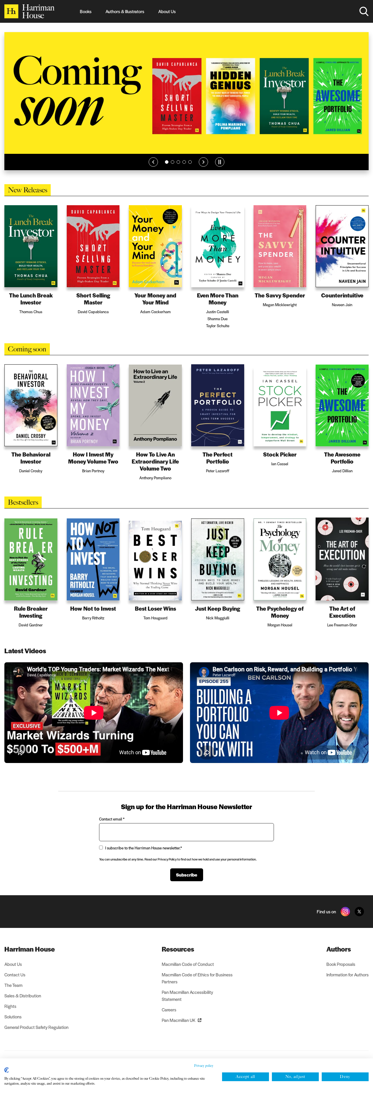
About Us (167, 11)
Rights (10, 1006)
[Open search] (364, 11)
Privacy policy (203, 1066)
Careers (169, 1009)
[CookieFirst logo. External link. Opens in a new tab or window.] (6, 1070)
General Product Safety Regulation (36, 1027)
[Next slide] (203, 162)
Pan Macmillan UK (179, 1020)
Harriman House (29, 949)
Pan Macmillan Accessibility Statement (187, 995)
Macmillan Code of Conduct (188, 964)
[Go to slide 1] (166, 162)
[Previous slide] (153, 162)
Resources (178, 949)
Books (86, 11)
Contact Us (14, 974)
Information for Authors (347, 974)
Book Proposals (340, 964)
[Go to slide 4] (184, 162)
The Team (13, 985)
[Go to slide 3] (178, 162)
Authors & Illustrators (124, 11)
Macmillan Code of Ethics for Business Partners (197, 978)
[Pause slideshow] (219, 162)
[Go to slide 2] (172, 162)
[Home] (29, 11)
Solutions (13, 1016)
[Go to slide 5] (190, 162)
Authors (338, 949)
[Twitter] (359, 911)
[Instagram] (345, 911)
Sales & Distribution (22, 995)
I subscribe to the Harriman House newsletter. (143, 848)
